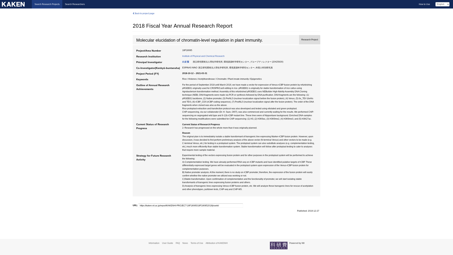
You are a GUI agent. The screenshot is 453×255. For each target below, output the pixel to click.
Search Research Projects (47, 4)
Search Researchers (75, 4)
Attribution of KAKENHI (217, 243)
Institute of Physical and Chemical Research (203, 56)
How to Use (424, 4)
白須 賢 (185, 62)
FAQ (178, 243)
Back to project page (144, 13)
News (185, 243)
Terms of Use (197, 243)
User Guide (167, 243)
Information (154, 243)
